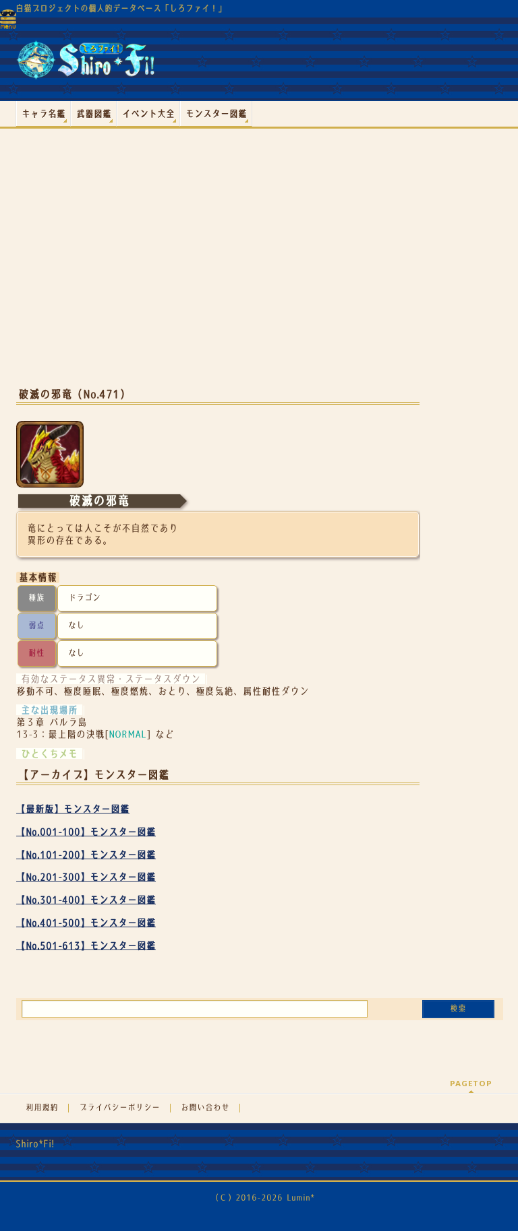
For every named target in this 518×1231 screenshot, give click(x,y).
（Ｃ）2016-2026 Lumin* (262, 1197)
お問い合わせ (205, 1108)
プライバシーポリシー (119, 1108)
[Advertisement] (218, 268)
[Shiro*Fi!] (85, 65)
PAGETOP (471, 1083)
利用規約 (42, 1108)
